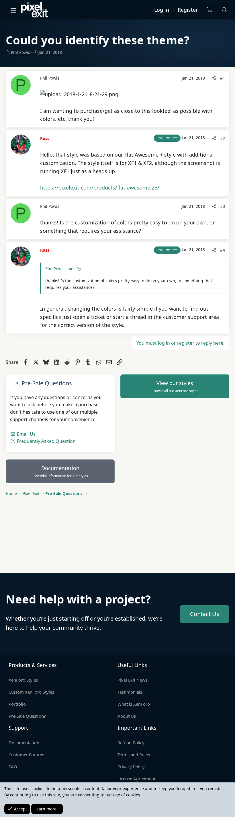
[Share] (214, 78)
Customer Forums (26, 754)
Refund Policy (130, 742)
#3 (222, 206)
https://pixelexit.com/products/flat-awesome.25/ (99, 187)
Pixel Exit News (132, 680)
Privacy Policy (131, 766)
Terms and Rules (133, 754)
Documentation (60, 471)
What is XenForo (133, 704)
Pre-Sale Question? (27, 716)
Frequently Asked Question (46, 441)
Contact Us (204, 614)
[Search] (224, 9)
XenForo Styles (23, 680)
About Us (126, 716)
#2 (222, 138)
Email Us (26, 434)
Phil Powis (20, 52)
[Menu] (13, 10)
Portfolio (17, 704)
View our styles (174, 386)
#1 (222, 78)
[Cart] (209, 9)
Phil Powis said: (60, 268)
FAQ (13, 766)
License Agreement (136, 779)
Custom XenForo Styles (31, 692)
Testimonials (129, 692)
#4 (222, 250)
